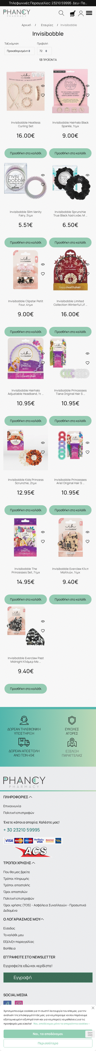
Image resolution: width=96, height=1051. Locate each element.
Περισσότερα (48, 1043)
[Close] (93, 1008)
